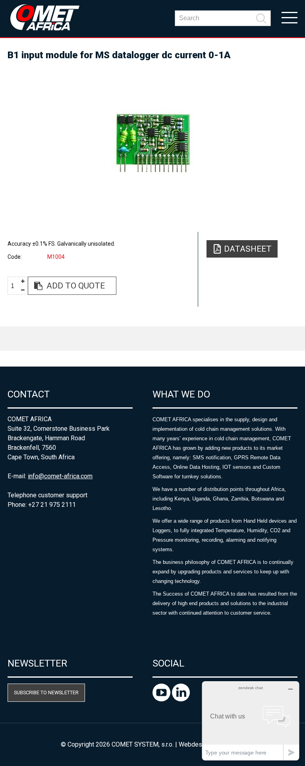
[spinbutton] (15, 286)
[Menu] (289, 17)
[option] (152, 142)
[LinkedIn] (181, 699)
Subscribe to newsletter (46, 692)
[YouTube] (162, 699)
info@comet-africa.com (60, 476)
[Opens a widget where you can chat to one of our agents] (250, 720)
